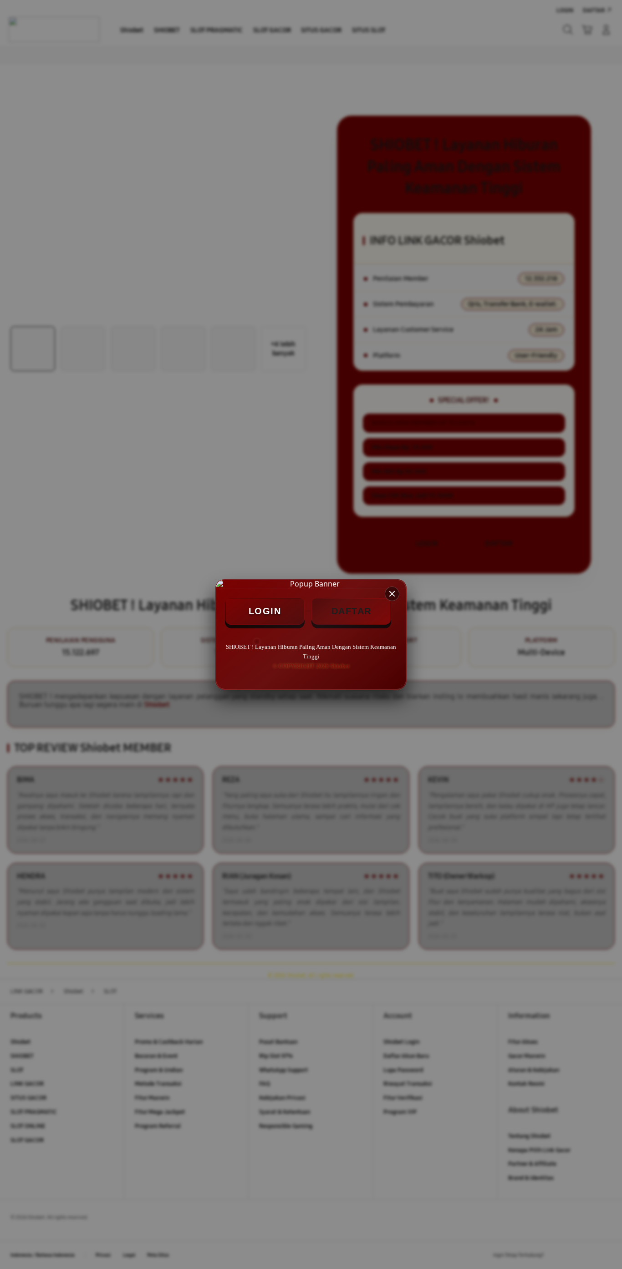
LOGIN (265, 611)
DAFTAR (351, 611)
